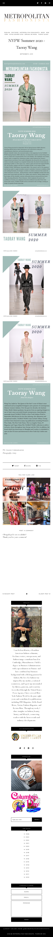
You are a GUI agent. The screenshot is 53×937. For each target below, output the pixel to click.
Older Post (44, 594)
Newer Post (9, 594)
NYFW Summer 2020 (16, 34)
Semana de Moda (31, 34)
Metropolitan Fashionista (30, 32)
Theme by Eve (40, 934)
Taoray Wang (43, 34)
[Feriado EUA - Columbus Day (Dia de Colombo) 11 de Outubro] (26, 812)
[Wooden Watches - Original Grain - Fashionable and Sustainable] (26, 790)
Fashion (7, 32)
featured (15, 32)
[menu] (4, 3)
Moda (43, 32)
